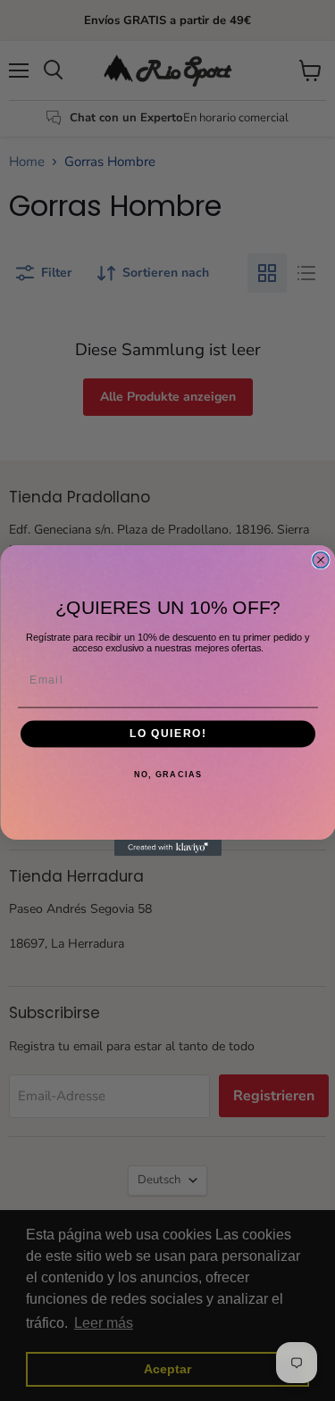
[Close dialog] (321, 560)
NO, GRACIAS (167, 775)
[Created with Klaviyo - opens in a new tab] (168, 848)
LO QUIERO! (168, 734)
